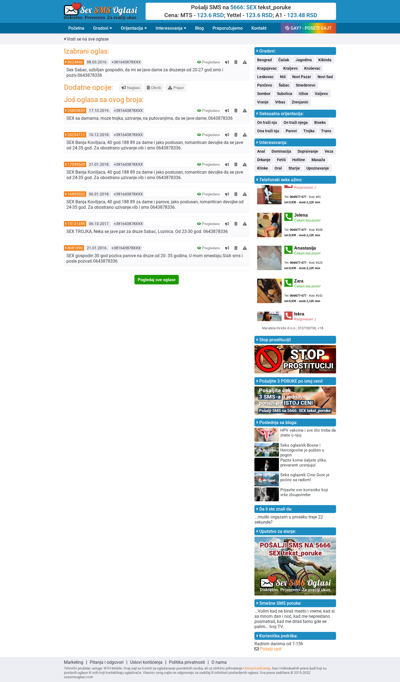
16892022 (76, 194)
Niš (283, 77)
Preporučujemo (228, 28)
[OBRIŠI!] (236, 62)
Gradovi (101, 28)
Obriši (155, 87)
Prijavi (178, 87)
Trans (326, 131)
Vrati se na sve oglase (87, 39)
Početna (76, 28)
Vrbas (280, 102)
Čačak (283, 60)
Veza (329, 151)
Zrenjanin (300, 102)
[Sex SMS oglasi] (105, 11)
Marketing (73, 662)
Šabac (284, 85)
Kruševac (312, 68)
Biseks (320, 122)
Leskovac (265, 77)
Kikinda (324, 60)
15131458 (76, 224)
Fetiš (281, 160)
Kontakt (258, 28)
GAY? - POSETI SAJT (311, 28)
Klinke (262, 168)
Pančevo (264, 85)
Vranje (263, 102)
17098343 (76, 164)
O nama (219, 662)
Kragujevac (267, 68)
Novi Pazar (301, 77)
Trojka (309, 131)
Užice (303, 93)
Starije (294, 168)
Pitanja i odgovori (107, 662)
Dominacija (281, 151)
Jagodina (304, 60)
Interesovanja (170, 28)
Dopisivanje (308, 151)
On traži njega (296, 122)
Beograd (264, 60)
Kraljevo (290, 68)
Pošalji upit (270, 649)
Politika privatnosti (187, 662)
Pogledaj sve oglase (157, 279)
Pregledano (210, 62)
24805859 (76, 110)
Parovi (291, 131)
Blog (199, 28)
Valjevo (321, 93)
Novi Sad (325, 77)
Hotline (298, 160)
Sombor (263, 93)
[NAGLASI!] (227, 62)
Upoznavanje (317, 168)
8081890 (75, 248)
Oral (278, 168)
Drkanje (263, 160)
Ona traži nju (268, 131)
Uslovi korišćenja (146, 662)
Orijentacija (132, 28)
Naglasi (133, 87)
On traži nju (267, 122)
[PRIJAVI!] (245, 62)
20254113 (76, 135)
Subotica (284, 93)
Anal (261, 151)
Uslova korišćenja (256, 668)
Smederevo (305, 85)
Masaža (318, 160)
